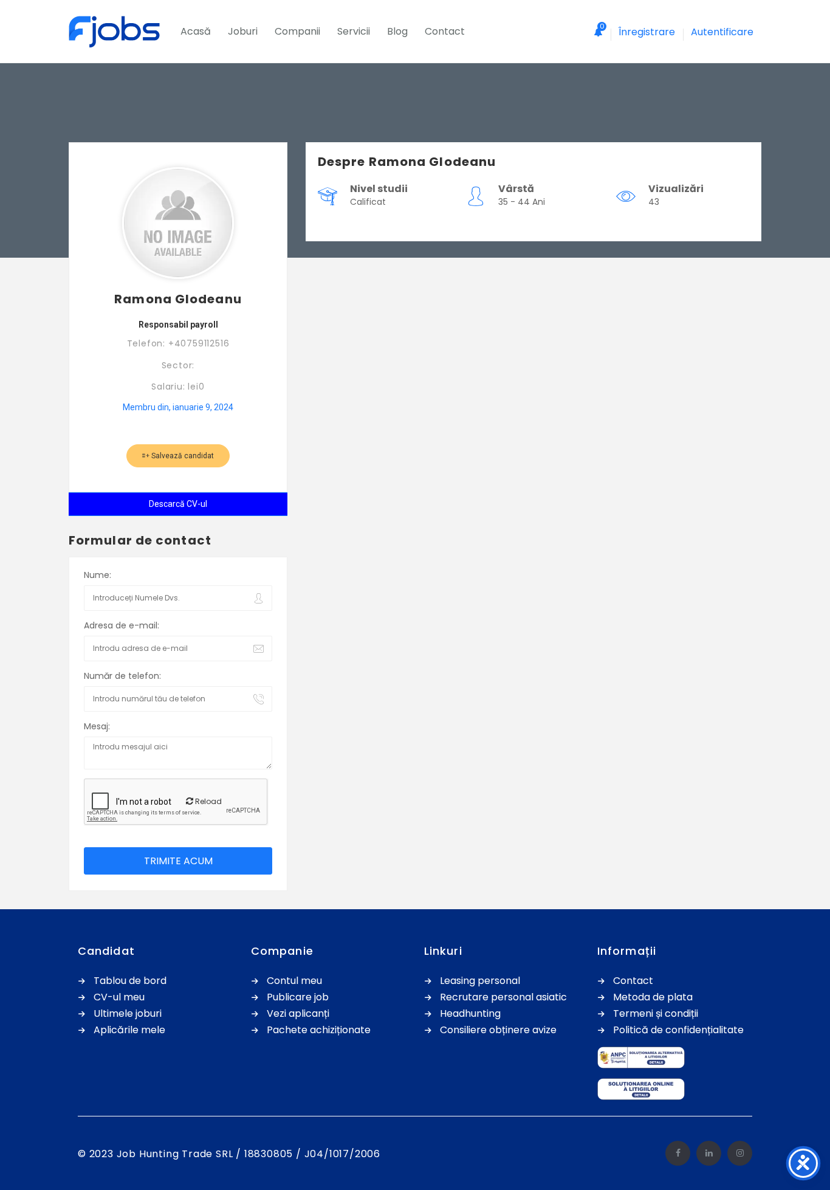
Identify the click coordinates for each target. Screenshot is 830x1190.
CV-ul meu (119, 997)
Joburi (243, 31)
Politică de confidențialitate (678, 1030)
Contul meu (294, 981)
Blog (397, 31)
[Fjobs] (120, 31)
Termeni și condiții (655, 1014)
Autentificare (722, 32)
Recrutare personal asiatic (503, 997)
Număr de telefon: (122, 676)
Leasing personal (480, 981)
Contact (445, 31)
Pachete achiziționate (319, 1030)
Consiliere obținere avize (498, 1030)
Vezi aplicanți (298, 1014)
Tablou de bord (130, 981)
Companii (297, 31)
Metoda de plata (653, 997)
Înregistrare (647, 32)
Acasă (195, 31)
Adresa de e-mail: (121, 625)
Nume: (97, 575)
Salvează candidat (181, 456)
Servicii (353, 31)
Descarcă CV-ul (178, 504)
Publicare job (298, 997)
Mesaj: (97, 726)
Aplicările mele (129, 1030)
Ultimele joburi (128, 1014)
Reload (207, 801)
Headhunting (470, 1014)
